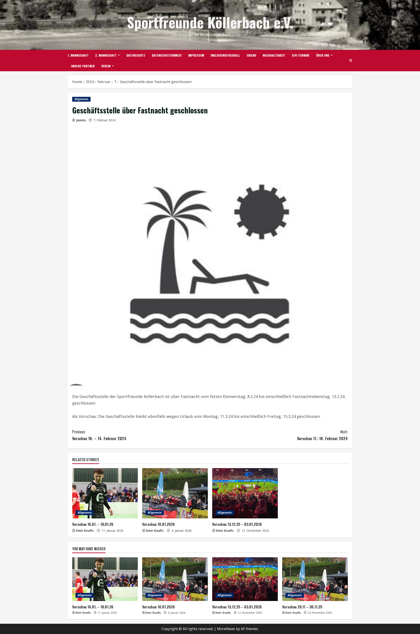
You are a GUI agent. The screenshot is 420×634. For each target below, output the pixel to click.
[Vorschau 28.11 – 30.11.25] (315, 579)
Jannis (81, 120)
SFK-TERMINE (301, 55)
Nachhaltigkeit (274, 55)
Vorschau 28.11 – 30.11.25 (302, 607)
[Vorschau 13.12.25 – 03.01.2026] (245, 493)
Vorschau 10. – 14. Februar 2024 (99, 435)
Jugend (251, 55)
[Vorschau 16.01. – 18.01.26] (105, 493)
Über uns (322, 55)
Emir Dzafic (85, 530)
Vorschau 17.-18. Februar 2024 (322, 435)
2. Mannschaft (106, 55)
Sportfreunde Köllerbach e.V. (210, 22)
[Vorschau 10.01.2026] (175, 493)
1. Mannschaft (78, 55)
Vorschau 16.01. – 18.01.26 (92, 524)
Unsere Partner (83, 66)
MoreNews (226, 628)
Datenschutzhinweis (167, 55)
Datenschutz (135, 55)
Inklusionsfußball (225, 55)
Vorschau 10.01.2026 (158, 524)
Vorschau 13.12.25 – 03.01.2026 (237, 524)
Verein (105, 66)
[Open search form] (350, 60)
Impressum (196, 55)
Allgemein (81, 99)
